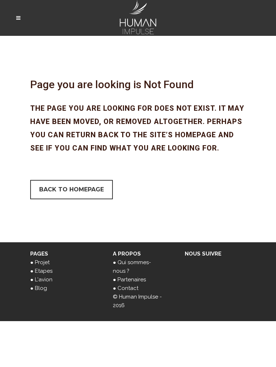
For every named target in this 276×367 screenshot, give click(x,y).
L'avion (43, 279)
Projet (42, 262)
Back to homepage (71, 189)
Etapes (43, 271)
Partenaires (132, 279)
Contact (128, 288)
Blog (41, 288)
